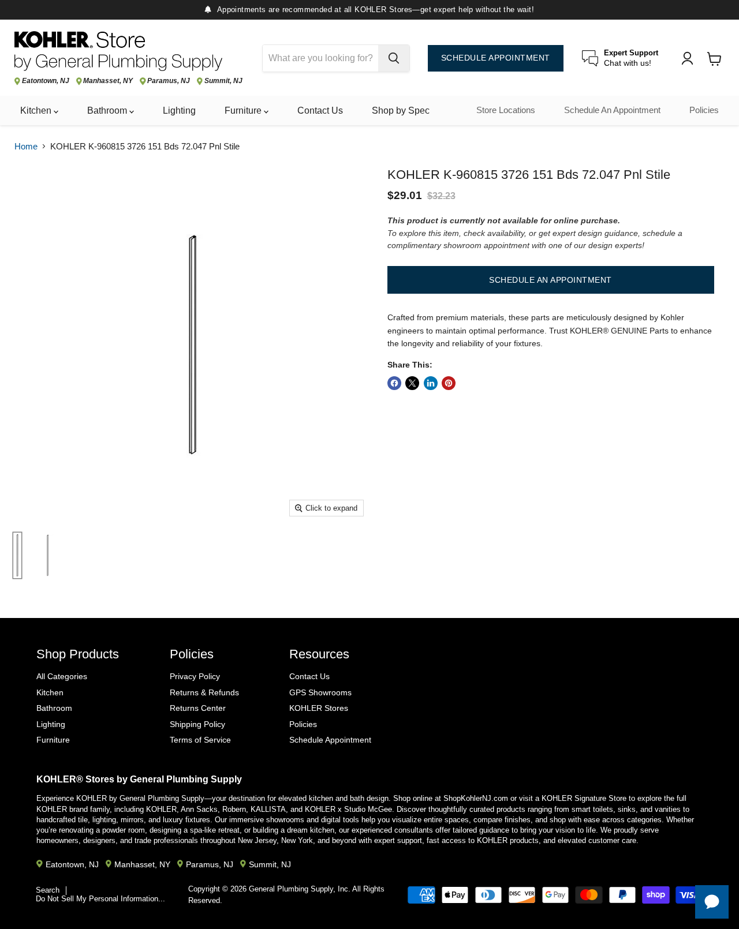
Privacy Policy (195, 676)
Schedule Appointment (330, 739)
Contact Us (320, 110)
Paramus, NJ (168, 81)
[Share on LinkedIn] (431, 383)
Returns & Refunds (204, 692)
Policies (704, 110)
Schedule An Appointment (612, 110)
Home (26, 146)
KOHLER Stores (318, 708)
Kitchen (37, 110)
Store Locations (505, 110)
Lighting (179, 110)
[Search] (393, 58)
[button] (550, 280)
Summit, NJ (223, 81)
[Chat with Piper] (712, 902)
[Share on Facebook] (394, 383)
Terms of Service (200, 739)
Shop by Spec (401, 110)
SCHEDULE (495, 58)
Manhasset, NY (108, 81)
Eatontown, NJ (45, 81)
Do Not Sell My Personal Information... (100, 898)
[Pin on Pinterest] (449, 383)
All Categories (61, 676)
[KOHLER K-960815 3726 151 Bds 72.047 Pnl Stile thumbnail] (17, 555)
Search (47, 890)
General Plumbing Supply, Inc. (299, 889)
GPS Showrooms (320, 692)
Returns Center (198, 708)
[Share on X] (412, 383)
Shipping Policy (197, 724)
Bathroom (108, 110)
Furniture (244, 110)
